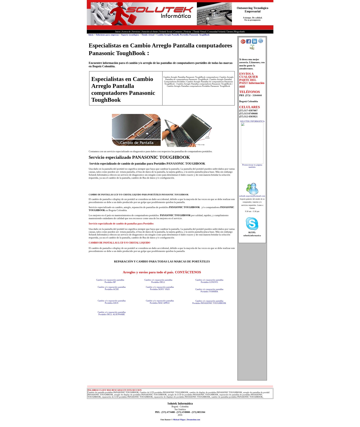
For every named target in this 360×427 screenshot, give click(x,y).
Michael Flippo (179, 420)
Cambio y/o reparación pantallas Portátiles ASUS (112, 302)
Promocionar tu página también (252, 166)
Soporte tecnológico (130, 35)
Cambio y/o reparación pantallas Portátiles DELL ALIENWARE (112, 313)
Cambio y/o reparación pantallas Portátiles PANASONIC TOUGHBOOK (209, 302)
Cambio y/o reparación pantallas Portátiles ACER (112, 288)
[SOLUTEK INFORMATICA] (252, 163)
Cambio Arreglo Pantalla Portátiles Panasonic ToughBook (183, 35)
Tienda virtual (148, 35)
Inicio (91, 35)
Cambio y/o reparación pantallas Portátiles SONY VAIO (160, 288)
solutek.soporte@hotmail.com (252, 196)
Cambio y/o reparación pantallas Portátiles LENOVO (209, 281)
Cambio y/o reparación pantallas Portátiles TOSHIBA (209, 290)
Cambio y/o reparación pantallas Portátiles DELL (158, 281)
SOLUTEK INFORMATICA (252, 121)
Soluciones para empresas (107, 35)
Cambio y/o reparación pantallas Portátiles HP (110, 281)
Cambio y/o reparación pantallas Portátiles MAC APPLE (160, 302)
